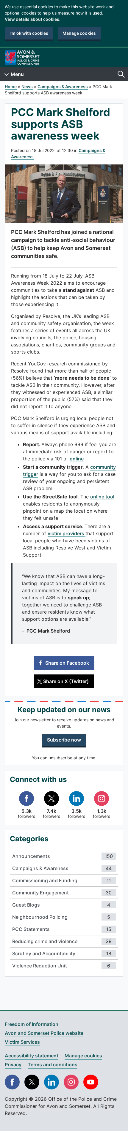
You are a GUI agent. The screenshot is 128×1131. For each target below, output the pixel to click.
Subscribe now (64, 740)
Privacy (13, 1064)
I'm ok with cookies (29, 33)
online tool (102, 497)
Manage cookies (79, 33)
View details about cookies (32, 19)
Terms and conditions (52, 1064)
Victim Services (22, 1042)
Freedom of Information (31, 1024)
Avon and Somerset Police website (44, 1033)
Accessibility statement (31, 1056)
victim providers (66, 533)
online (77, 459)
